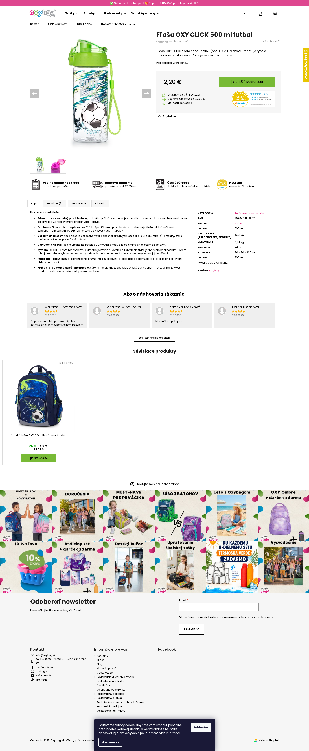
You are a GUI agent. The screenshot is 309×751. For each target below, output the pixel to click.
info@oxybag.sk (45, 655)
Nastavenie (110, 742)
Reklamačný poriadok (110, 694)
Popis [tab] (34, 203)
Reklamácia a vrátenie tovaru (115, 677)
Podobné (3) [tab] (55, 203)
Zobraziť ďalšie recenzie (154, 337)
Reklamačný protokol (110, 698)
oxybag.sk (42, 671)
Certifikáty (103, 685)
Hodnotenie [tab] (79, 203)
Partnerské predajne (109, 706)
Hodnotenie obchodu (110, 681)
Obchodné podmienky (111, 689)
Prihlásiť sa (191, 629)
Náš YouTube (44, 675)
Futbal (238, 223)
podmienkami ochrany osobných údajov (246, 617)
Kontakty (102, 656)
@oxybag (41, 680)
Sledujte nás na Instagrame (157, 484)
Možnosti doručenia (180, 103)
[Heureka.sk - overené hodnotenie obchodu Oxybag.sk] (253, 99)
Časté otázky (105, 672)
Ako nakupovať (106, 668)
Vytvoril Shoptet (269, 740)
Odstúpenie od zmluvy (111, 711)
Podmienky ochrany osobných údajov (120, 702)
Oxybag (214, 270)
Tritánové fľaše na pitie (249, 213)
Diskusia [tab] (100, 203)
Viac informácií (170, 733)
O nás (100, 660)
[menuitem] (72, 12)
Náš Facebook (44, 667)
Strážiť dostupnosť (249, 82)
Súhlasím (200, 727)
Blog (99, 664)
